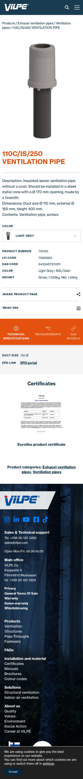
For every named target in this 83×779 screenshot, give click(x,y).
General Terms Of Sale (21, 593)
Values (9, 716)
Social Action (15, 726)
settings (48, 763)
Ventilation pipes (47, 472)
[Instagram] (7, 519)
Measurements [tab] (48, 334)
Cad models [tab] (73, 336)
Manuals (11, 668)
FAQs (9, 650)
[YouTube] (26, 519)
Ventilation (13, 626)
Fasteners (12, 641)
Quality (10, 711)
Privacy (10, 588)
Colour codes (15, 679)
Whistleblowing (16, 608)
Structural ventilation (21, 692)
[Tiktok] (45, 519)
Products (12, 621)
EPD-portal (28, 363)
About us (12, 706)
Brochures (12, 674)
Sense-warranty (16, 603)
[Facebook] (36, 519)
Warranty (11, 598)
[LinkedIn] (16, 519)
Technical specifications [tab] (16, 336)
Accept (13, 771)
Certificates (14, 663)
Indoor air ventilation (21, 697)
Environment (14, 721)
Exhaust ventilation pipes (35, 23)
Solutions (12, 687)
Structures (13, 631)
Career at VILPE (17, 731)
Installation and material (25, 658)
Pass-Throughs (16, 636)
